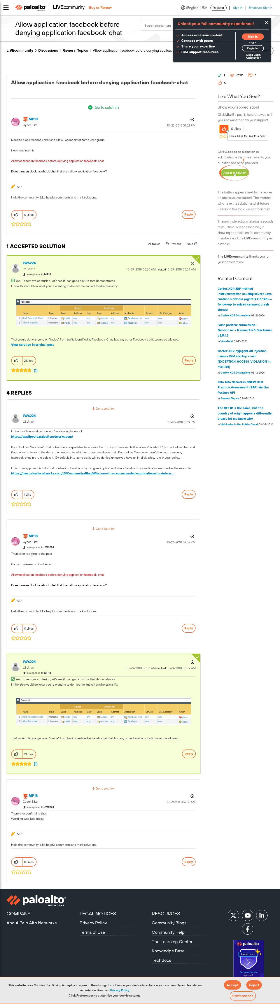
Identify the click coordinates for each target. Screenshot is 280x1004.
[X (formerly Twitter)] (233, 915)
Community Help (168, 932)
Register (218, 7)
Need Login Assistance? (253, 56)
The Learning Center (172, 941)
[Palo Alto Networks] (43, 900)
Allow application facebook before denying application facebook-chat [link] (146, 50)
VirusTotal (226, 341)
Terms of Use (92, 932)
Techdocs (161, 960)
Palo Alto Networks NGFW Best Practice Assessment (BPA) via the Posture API (243, 387)
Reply (188, 214)
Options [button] (192, 119)
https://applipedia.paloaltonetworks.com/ (42, 436)
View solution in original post (32, 344)
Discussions (48, 50)
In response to (38, 274)
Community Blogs (169, 922)
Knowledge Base (168, 950)
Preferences (242, 996)
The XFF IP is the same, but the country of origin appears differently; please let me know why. (245, 413)
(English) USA (196, 8)
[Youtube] (247, 915)
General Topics (75, 50)
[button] (232, 985)
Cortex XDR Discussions (235, 315)
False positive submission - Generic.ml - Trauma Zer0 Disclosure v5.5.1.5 (245, 330)
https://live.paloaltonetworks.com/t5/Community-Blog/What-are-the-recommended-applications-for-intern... (92, 473)
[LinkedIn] (262, 915)
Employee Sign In (260, 7)
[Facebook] (247, 929)
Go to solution (107, 107)
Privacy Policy (119, 990)
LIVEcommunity (20, 50)
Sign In (237, 7)
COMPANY (18, 913)
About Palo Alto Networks (32, 922)
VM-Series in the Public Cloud (239, 424)
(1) (36, 370)
